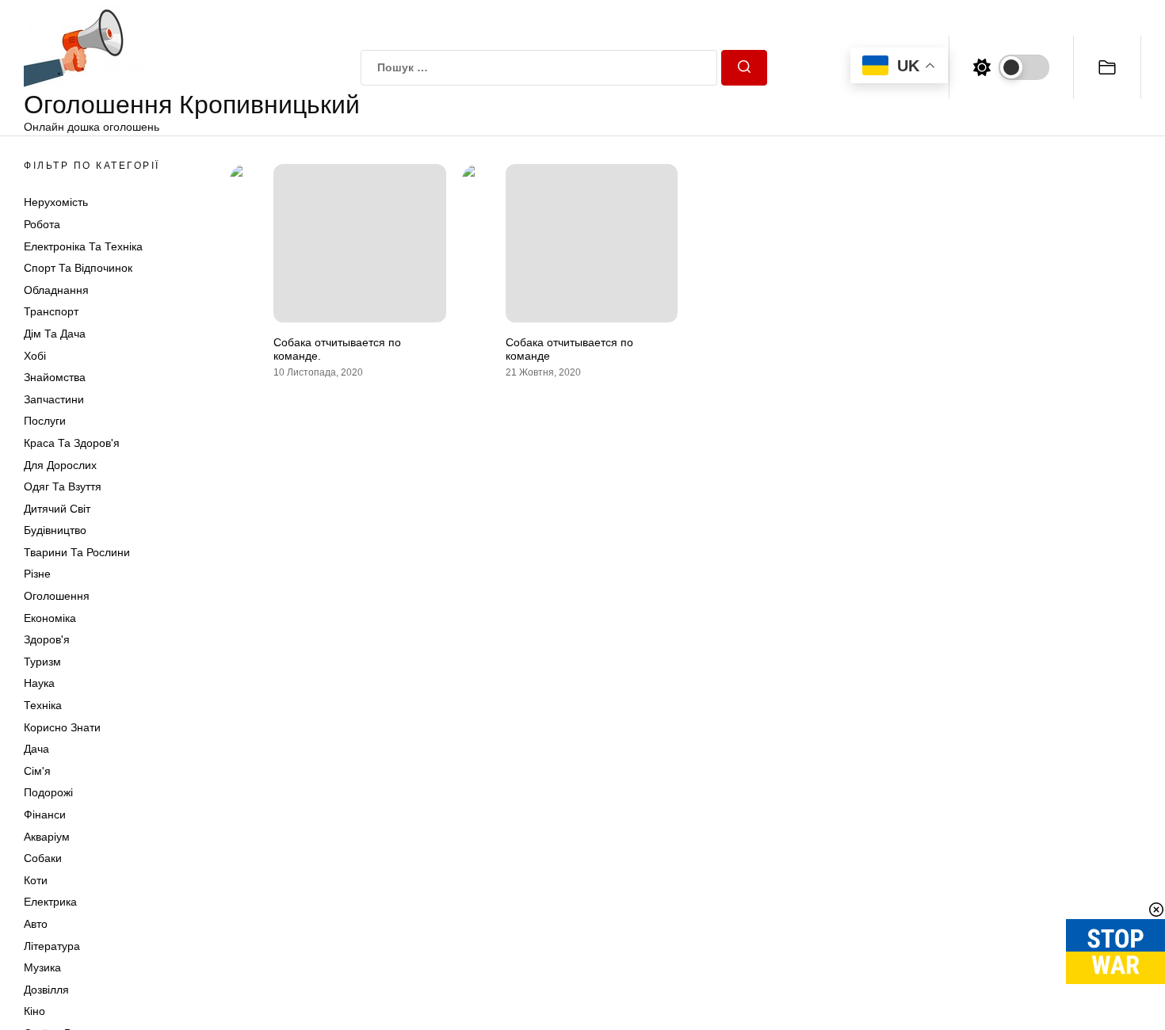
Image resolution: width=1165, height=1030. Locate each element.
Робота (42, 224)
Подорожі (48, 792)
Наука (39, 683)
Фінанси (45, 814)
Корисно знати (62, 727)
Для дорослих (60, 465)
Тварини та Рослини (77, 552)
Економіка (50, 618)
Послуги (45, 420)
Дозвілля (46, 989)
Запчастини (54, 399)
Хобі (35, 355)
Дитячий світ (57, 508)
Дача (36, 748)
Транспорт (51, 311)
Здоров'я (47, 639)
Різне (37, 573)
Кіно (34, 1011)
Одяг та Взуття (62, 486)
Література (52, 946)
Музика (42, 967)
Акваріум (47, 836)
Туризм (42, 661)
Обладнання (56, 290)
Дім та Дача (55, 333)
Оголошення (57, 595)
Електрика (50, 901)
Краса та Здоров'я (72, 443)
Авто (36, 923)
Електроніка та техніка (83, 246)
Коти (36, 880)
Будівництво (55, 530)
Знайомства (55, 377)
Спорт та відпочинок (78, 267)
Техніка (43, 705)
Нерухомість (56, 202)
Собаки (43, 858)
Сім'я (37, 771)
